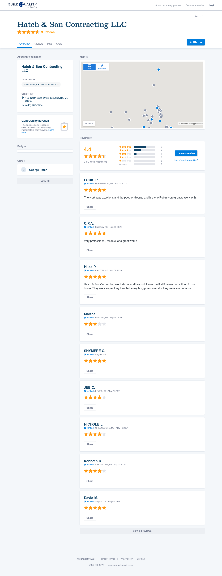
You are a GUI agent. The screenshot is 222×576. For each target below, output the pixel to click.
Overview (24, 43)
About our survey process (168, 5)
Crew (59, 43)
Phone (197, 42)
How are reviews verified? (186, 159)
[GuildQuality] (22, 5)
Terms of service (107, 558)
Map (49, 43)
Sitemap (141, 558)
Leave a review (186, 153)
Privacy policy (126, 558)
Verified (90, 183)
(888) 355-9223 (96, 564)
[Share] (202, 16)
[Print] (196, 16)
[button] (146, 115)
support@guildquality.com (120, 564)
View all (45, 181)
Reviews (38, 43)
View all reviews (142, 530)
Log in (212, 5)
